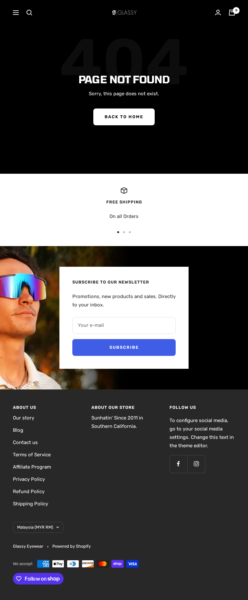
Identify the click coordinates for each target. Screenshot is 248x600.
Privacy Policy (29, 479)
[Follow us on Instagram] (196, 464)
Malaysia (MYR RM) (35, 527)
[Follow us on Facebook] (178, 464)
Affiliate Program (32, 467)
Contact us (25, 442)
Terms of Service (32, 455)
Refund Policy (29, 491)
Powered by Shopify (71, 546)
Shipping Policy (30, 504)
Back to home (124, 116)
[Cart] (232, 13)
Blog (18, 430)
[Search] (29, 13)
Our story (23, 418)
